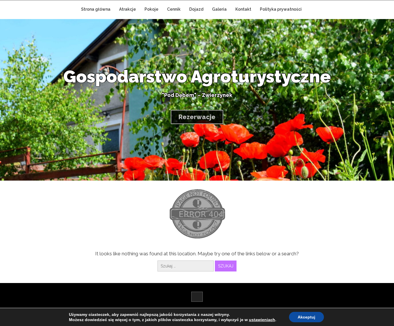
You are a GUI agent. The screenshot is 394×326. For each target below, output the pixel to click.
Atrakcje (127, 9)
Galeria (219, 9)
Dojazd (196, 9)
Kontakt (243, 9)
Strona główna (95, 9)
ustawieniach (262, 319)
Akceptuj (306, 317)
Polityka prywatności (281, 9)
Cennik (174, 9)
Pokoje (151, 9)
